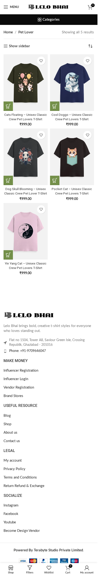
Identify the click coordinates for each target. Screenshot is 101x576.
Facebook (11, 514)
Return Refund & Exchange (24, 486)
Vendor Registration (19, 387)
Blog (7, 415)
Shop (7, 424)
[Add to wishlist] (41, 61)
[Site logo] (49, 7)
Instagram (11, 505)
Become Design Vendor (22, 531)
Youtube (10, 522)
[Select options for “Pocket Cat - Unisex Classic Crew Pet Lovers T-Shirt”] (54, 180)
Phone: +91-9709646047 (27, 351)
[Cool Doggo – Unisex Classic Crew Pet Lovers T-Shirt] (72, 82)
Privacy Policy (14, 469)
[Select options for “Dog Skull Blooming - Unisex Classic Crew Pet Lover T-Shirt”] (8, 180)
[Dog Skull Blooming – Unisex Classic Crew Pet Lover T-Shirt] (26, 156)
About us (10, 432)
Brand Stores (13, 396)
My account (13, 460)
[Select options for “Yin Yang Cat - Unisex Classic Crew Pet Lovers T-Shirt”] (8, 255)
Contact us (12, 441)
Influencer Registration (21, 370)
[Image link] (29, 315)
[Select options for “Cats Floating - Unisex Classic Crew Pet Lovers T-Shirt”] (8, 106)
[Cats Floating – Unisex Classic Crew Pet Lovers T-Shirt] (26, 82)
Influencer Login (16, 379)
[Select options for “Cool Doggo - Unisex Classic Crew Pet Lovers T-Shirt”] (54, 106)
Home (8, 32)
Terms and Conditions (20, 477)
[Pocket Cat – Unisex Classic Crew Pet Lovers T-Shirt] (72, 156)
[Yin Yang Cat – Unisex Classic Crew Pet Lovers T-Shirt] (26, 231)
